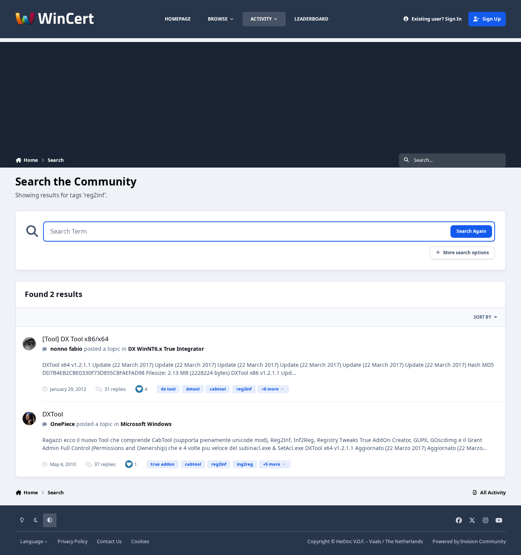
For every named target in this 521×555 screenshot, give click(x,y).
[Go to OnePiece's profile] (29, 418)
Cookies (140, 541)
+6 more (270, 389)
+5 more (271, 464)
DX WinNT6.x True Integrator (166, 348)
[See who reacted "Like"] (139, 389)
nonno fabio (66, 348)
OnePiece (62, 424)
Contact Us (109, 541)
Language (32, 541)
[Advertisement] (260, 95)
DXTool (52, 414)
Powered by (469, 541)
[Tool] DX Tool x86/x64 (75, 338)
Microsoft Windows (146, 424)
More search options (466, 252)
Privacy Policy (72, 541)
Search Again (471, 231)
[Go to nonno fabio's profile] (29, 343)
